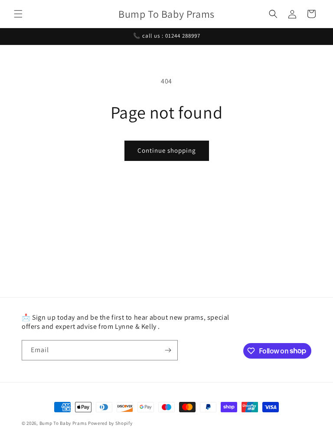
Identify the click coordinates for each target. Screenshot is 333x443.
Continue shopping (166, 150)
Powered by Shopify (110, 423)
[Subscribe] (167, 350)
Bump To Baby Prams (63, 423)
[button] (18, 13)
